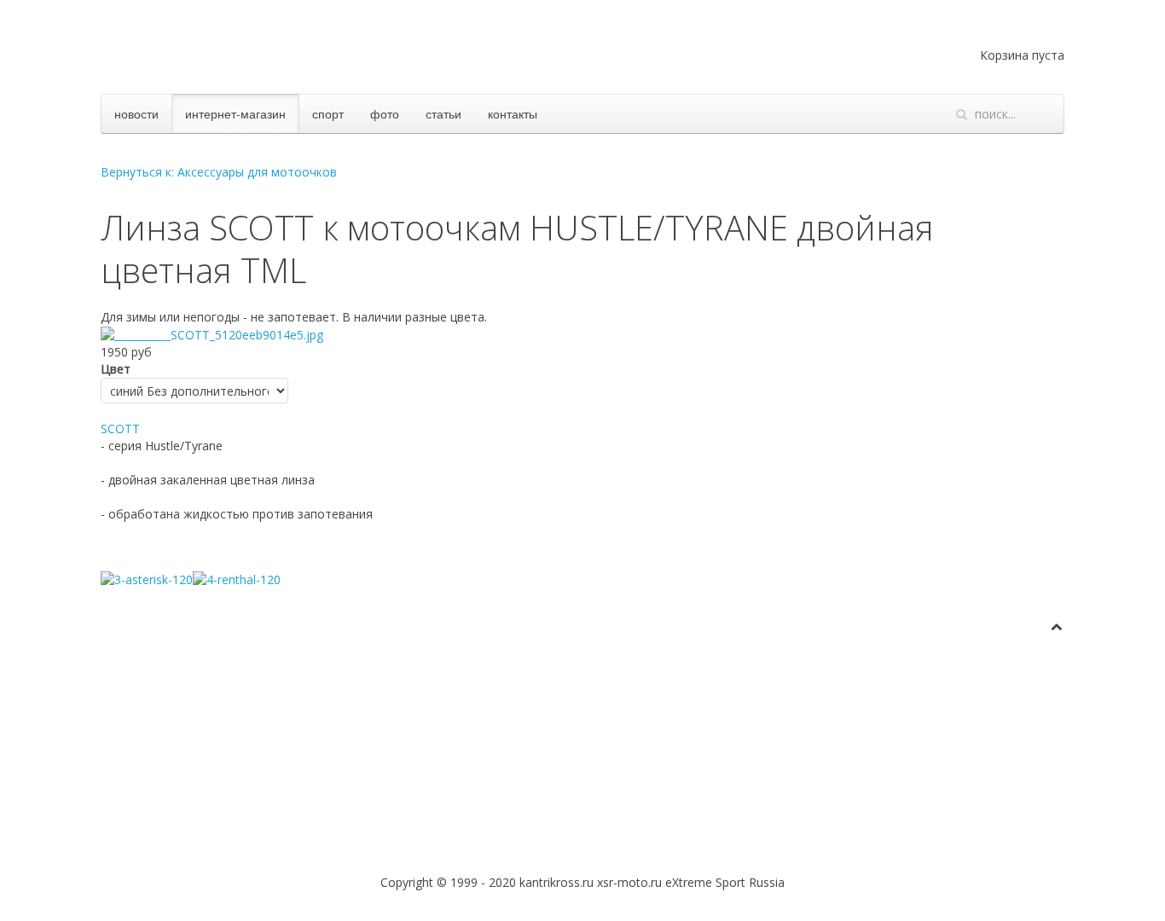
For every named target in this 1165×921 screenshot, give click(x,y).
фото (384, 113)
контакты (512, 113)
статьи (443, 113)
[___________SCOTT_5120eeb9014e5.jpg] (212, 334)
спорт (328, 113)
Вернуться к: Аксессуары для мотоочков (219, 172)
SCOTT (120, 428)
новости (136, 113)
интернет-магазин (235, 113)
